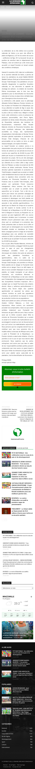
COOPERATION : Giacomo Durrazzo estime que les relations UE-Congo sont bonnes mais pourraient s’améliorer (9, 413)
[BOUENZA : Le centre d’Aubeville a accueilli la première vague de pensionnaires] (6, 500)
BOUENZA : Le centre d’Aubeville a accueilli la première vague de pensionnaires (15, 572)
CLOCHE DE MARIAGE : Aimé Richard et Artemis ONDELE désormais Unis (21, 689)
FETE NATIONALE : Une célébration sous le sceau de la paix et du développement (22, 455)
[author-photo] (17, 436)
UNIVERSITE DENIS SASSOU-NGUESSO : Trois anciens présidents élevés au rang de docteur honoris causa (16, 545)
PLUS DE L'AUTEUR (22, 448)
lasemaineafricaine (17, 439)
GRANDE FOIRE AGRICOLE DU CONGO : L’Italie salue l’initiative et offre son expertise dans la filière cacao (18, 553)
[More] (27, 45)
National (8, 7)
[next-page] (6, 520)
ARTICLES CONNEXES (9, 448)
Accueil (2, 7)
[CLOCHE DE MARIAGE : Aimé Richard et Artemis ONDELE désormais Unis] (6, 690)
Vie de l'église (6, 630)
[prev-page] (3, 520)
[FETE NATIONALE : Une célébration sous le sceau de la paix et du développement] (6, 455)
